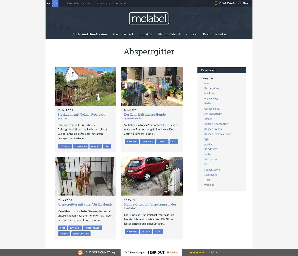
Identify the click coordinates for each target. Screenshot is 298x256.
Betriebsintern (212, 88)
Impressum (73, 3)
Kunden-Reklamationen (217, 133)
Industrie (145, 34)
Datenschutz (88, 3)
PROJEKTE (121, 3)
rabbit (158, 232)
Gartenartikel (123, 34)
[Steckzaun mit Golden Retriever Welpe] (85, 86)
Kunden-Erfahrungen (216, 123)
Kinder (208, 118)
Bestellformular (214, 34)
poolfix (208, 144)
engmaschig (81, 146)
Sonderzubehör (81, 234)
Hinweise (172, 252)
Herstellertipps (213, 113)
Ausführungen (105, 3)
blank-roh (65, 146)
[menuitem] (90, 34)
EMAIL (246, 3)
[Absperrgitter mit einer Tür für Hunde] (85, 176)
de (55, 3)
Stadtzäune (210, 174)
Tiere (107, 146)
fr (48, 3)
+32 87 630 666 (227, 3)
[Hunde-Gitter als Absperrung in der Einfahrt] (152, 176)
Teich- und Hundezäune (90, 34)
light (207, 139)
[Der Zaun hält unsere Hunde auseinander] (152, 86)
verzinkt (209, 184)
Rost (207, 164)
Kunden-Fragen (92, 228)
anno (62, 228)
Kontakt (191, 34)
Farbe (207, 103)
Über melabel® (169, 34)
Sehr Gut (156, 252)
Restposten (210, 159)
